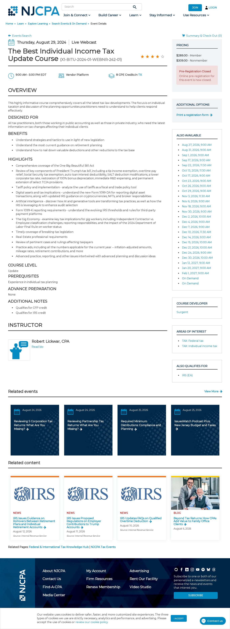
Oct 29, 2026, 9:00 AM (196, 191)
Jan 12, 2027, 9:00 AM (196, 263)
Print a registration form (192, 115)
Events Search (21, 35)
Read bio (37, 346)
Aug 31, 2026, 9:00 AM (196, 150)
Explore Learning (38, 23)
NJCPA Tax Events (103, 547)
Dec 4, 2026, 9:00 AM (196, 222)
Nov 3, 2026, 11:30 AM (196, 196)
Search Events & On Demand (69, 23)
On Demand (190, 278)
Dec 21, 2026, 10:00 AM (197, 247)
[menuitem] (77, 15)
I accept (179, 618)
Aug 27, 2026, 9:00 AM (197, 144)
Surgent (182, 312)
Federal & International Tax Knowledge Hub (59, 547)
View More (211, 391)
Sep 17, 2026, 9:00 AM (196, 160)
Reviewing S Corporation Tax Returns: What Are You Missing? (33, 425)
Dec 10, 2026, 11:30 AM (196, 232)
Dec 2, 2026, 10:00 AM (196, 216)
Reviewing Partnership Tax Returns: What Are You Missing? (86, 425)
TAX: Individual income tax (199, 346)
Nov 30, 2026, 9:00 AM (197, 211)
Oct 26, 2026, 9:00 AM (196, 186)
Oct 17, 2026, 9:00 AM (196, 175)
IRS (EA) (187, 375)
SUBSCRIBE (195, 595)
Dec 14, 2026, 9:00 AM (196, 237)
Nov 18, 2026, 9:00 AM (196, 206)
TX (140, 74)
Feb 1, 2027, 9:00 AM (195, 273)
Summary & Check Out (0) (203, 35)
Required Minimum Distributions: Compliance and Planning (141, 425)
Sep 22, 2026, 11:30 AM (196, 165)
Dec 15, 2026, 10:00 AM (197, 242)
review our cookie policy (91, 622)
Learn (20, 23)
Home (9, 23)
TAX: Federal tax (193, 340)
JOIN (195, 7)
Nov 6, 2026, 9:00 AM (196, 201)
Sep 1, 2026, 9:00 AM (195, 155)
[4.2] (142, 56)
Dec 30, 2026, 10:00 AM (197, 257)
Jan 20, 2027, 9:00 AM (196, 268)
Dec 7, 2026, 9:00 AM (196, 227)
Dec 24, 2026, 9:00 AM (196, 252)
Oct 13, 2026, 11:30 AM (196, 170)
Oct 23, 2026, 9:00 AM (196, 180)
